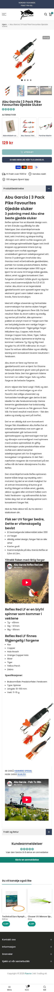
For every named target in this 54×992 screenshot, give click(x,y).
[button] (8, 109)
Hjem (4, 24)
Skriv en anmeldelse (27, 859)
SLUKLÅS (21, 774)
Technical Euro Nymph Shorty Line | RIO (21, 916)
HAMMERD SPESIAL (23, 770)
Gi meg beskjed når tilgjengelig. (27, 159)
